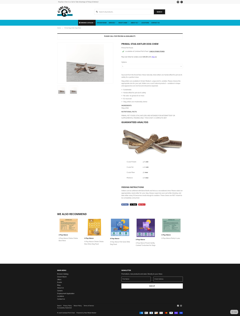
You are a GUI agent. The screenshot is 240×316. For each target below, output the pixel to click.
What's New (123, 23)
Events (59, 282)
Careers (60, 291)
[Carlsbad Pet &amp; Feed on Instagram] (181, 306)
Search (161, 12)
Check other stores (157, 51)
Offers (59, 279)
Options (124, 62)
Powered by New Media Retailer (86, 313)
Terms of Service (89, 305)
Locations (145, 23)
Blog (58, 285)
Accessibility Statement (64, 308)
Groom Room (101, 23)
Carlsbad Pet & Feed (68, 313)
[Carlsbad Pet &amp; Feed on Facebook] (178, 306)
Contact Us (155, 23)
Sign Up (152, 286)
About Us (134, 23)
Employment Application (65, 293)
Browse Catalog (87, 23)
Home (59, 28)
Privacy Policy (67, 305)
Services (112, 23)
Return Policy (78, 305)
